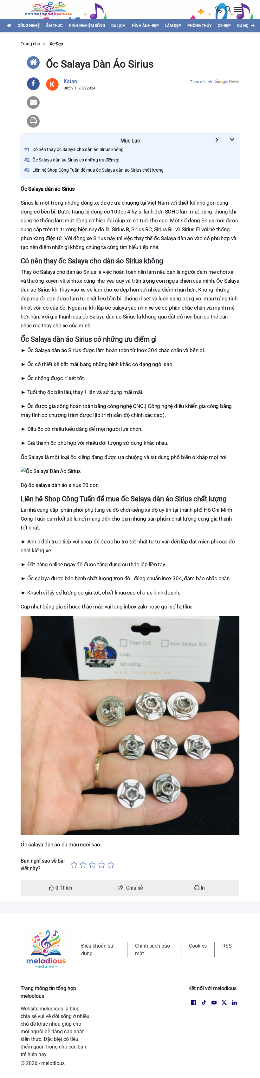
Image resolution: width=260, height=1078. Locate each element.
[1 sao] (74, 865)
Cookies (198, 946)
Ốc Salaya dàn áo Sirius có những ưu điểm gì (75, 159)
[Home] (33, 62)
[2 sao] (83, 865)
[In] (33, 121)
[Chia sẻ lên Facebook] (33, 83)
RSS (227, 946)
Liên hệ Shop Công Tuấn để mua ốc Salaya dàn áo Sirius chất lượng (98, 170)
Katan (70, 81)
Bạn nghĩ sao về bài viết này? (43, 864)
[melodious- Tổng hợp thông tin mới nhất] (51, 9)
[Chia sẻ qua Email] (33, 102)
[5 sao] (110, 865)
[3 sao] (92, 865)
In (202, 888)
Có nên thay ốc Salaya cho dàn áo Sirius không (78, 149)
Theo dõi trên (201, 81)
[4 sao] (101, 865)
